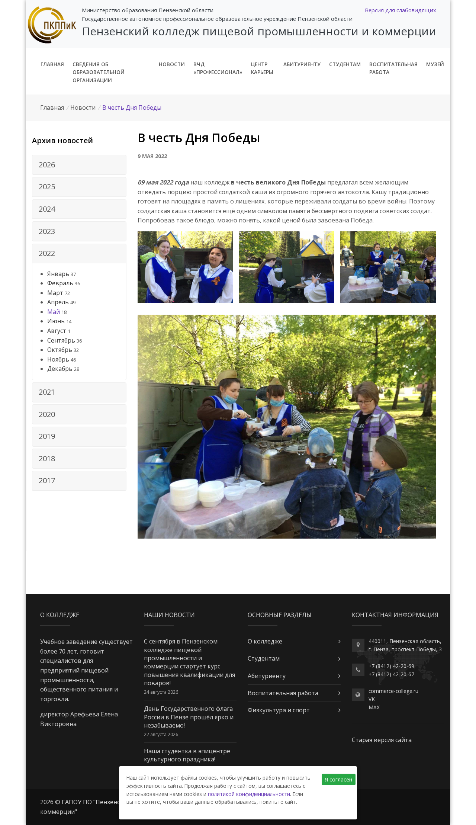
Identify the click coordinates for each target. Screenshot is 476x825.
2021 (47, 392)
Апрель (58, 302)
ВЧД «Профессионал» (217, 68)
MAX (374, 707)
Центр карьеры (262, 68)
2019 (47, 436)
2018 (47, 458)
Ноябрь (58, 359)
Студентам (345, 64)
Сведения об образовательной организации (99, 72)
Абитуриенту (302, 64)
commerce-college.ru (393, 690)
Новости (172, 64)
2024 (47, 209)
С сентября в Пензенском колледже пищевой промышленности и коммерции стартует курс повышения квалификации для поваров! (189, 662)
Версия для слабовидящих (400, 10)
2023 (47, 231)
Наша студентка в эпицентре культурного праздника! (187, 755)
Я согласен (338, 779)
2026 (47, 165)
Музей (435, 64)
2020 (47, 414)
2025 (47, 187)
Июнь (56, 321)
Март (55, 293)
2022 (47, 253)
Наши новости (169, 615)
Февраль (60, 283)
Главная (52, 64)
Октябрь (59, 350)
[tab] (79, 164)
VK (372, 699)
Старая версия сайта (382, 740)
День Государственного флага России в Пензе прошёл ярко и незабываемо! (189, 716)
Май (53, 312)
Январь (58, 274)
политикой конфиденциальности (249, 793)
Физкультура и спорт (279, 710)
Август (56, 331)
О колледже (265, 641)
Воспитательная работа (393, 68)
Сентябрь (61, 340)
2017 (47, 480)
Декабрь (60, 369)
